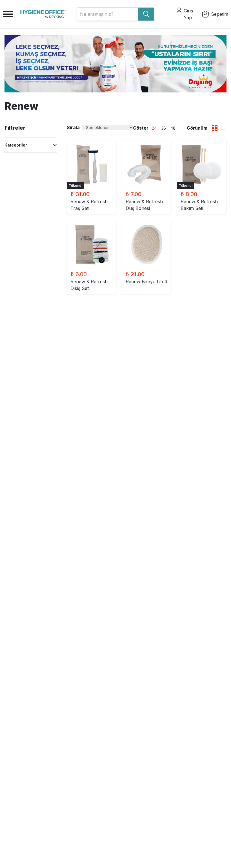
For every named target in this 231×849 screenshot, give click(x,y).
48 (173, 128)
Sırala (73, 127)
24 (154, 128)
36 (163, 128)
